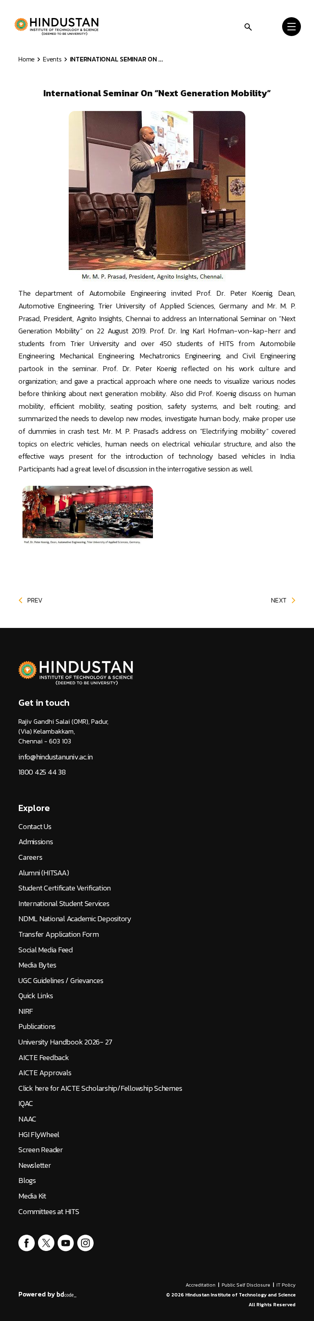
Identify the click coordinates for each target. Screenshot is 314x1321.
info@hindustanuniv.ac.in (55, 756)
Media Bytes (37, 965)
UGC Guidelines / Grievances (60, 980)
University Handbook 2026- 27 (65, 1042)
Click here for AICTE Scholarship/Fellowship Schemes (100, 1088)
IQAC (25, 1103)
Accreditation (200, 1285)
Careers (30, 857)
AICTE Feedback (43, 1057)
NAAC (27, 1119)
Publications (37, 1026)
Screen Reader (40, 1149)
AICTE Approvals (44, 1072)
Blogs (27, 1180)
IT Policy (286, 1285)
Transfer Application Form (58, 934)
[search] (248, 26)
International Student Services (64, 903)
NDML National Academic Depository (75, 918)
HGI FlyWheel (38, 1134)
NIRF (25, 1011)
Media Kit (32, 1196)
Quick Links (35, 995)
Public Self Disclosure (246, 1285)
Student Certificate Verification (64, 888)
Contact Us (35, 826)
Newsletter (34, 1165)
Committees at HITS (48, 1211)
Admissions (35, 841)
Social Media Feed (45, 949)
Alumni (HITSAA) (43, 872)
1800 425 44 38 (42, 772)
